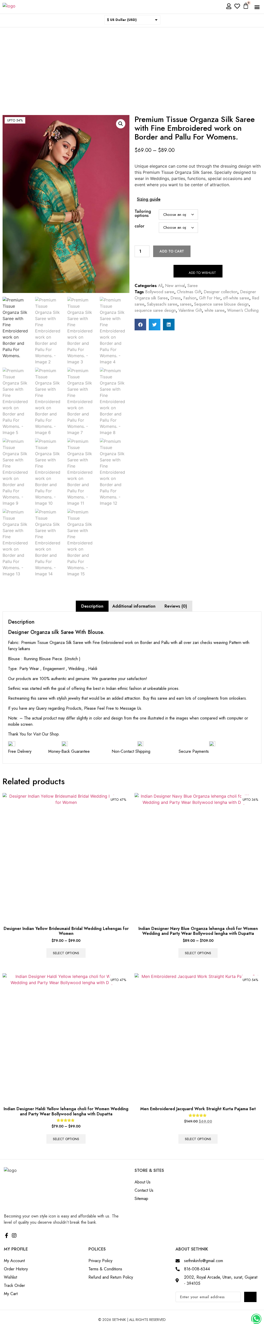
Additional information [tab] (133, 606)
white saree (214, 310)
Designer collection (220, 292)
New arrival (175, 286)
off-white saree (236, 298)
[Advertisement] (132, 66)
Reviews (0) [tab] (175, 606)
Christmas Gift (189, 292)
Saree (192, 286)
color (139, 226)
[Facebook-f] (6, 1235)
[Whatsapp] (256, 1319)
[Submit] (250, 1297)
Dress (175, 298)
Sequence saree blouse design (221, 304)
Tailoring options (143, 213)
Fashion (189, 298)
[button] (257, 7)
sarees (186, 304)
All (160, 286)
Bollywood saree (159, 292)
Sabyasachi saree (162, 304)
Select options (66, 953)
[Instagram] (14, 1235)
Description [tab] (92, 606)
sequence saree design (155, 310)
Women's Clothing (243, 310)
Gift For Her (209, 298)
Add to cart (172, 251)
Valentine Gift (190, 310)
